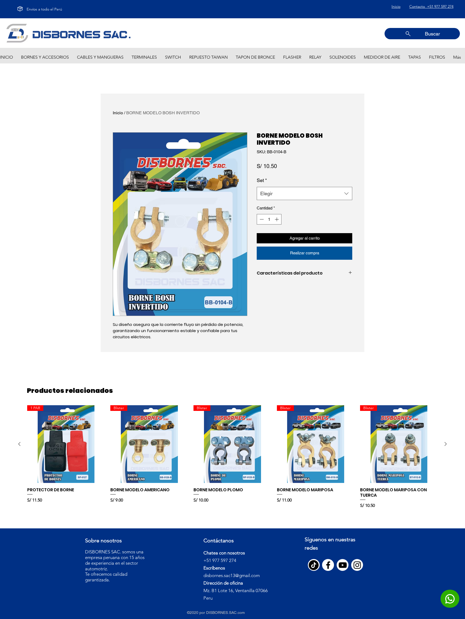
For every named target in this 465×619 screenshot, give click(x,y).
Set (262, 180)
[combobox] (304, 193)
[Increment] (277, 219)
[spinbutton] (269, 219)
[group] (232, 457)
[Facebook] (328, 565)
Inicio (118, 112)
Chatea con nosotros (224, 553)
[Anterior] (19, 444)
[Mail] (450, 599)
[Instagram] (357, 565)
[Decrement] (261, 219)
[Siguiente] (445, 444)
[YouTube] (343, 565)
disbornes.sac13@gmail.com (231, 575)
